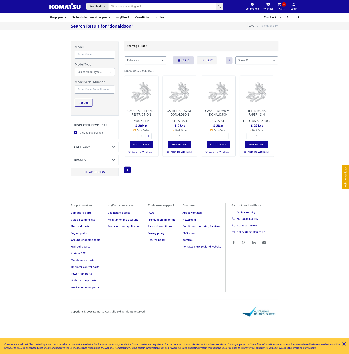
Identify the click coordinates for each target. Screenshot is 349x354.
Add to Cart (141, 144)
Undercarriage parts (83, 280)
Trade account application (124, 226)
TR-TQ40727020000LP (257, 121)
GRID (186, 60)
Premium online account (122, 219)
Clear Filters (95, 172)
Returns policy (156, 240)
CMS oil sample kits (83, 219)
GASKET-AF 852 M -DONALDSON (180, 112)
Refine (84, 102)
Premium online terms (161, 219)
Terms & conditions (160, 226)
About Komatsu (192, 212)
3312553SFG (218, 121)
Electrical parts (80, 226)
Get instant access (118, 212)
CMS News (188, 233)
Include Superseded (91, 132)
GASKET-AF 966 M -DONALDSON (218, 112)
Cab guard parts (81, 212)
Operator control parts (85, 267)
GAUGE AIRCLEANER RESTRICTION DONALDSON (141, 114)
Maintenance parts (82, 260)
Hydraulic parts (80, 246)
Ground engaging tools (85, 240)
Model (79, 47)
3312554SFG (180, 121)
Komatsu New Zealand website (201, 246)
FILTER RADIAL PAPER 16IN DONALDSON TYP (256, 114)
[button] (345, 177)
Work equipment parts (85, 287)
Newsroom (189, 219)
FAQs (151, 212)
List (209, 60)
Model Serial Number (90, 82)
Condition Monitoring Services (201, 226)
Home (251, 26)
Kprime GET (78, 253)
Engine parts (79, 233)
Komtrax (187, 240)
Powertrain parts (81, 273)
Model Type (83, 64)
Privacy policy (156, 233)
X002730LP (141, 121)
